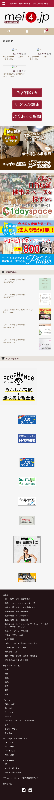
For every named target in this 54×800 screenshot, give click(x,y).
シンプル (8, 733)
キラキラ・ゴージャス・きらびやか (19, 720)
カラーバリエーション (12, 666)
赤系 (7, 669)
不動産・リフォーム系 (14, 635)
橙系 (7, 674)
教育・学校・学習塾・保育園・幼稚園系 (21, 656)
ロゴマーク (9, 747)
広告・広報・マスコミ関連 (16, 648)
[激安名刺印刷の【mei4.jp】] (27, 22)
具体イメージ (8, 761)
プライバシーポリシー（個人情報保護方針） (21, 778)
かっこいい (9, 712)
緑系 (7, 682)
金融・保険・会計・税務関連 (16, 620)
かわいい (8, 716)
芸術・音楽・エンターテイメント (18, 616)
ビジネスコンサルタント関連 (16, 660)
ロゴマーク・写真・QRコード (15, 739)
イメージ (6, 700)
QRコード (9, 742)
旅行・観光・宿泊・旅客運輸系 (17, 599)
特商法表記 (7, 784)
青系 (7, 686)
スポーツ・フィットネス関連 (16, 631)
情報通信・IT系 (11, 652)
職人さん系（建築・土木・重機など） (20, 607)
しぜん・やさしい (12, 729)
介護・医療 (9, 639)
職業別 (5, 595)
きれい (7, 725)
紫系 (7, 690)
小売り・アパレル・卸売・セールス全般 (21, 643)
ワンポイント (10, 751)
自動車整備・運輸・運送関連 (16, 611)
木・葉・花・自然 (12, 768)
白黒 (7, 694)
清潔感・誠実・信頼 (13, 772)
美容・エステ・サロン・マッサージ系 (20, 603)
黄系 (7, 678)
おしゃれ (8, 708)
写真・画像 (9, 755)
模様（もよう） (11, 704)
